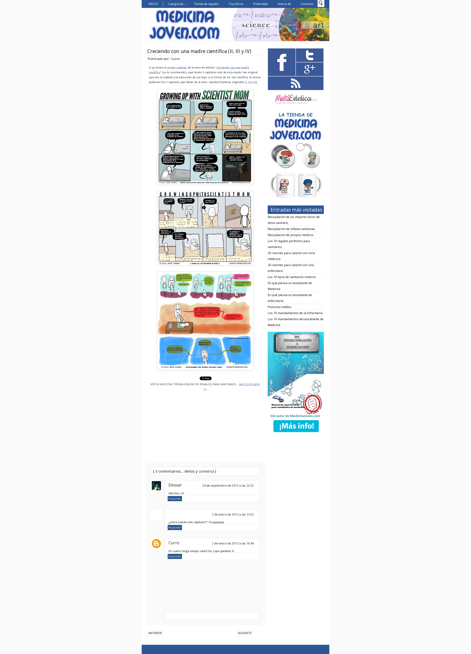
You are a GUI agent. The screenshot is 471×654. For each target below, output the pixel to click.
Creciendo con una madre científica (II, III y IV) (199, 51)
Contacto (307, 4)
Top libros (236, 4)
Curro (174, 542)
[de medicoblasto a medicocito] (296, 433)
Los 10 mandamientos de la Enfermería (295, 313)
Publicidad (260, 4)
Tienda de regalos (206, 4)
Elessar (175, 485)
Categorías (176, 4)
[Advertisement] (205, 423)
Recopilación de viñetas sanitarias (291, 229)
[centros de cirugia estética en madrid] (296, 105)
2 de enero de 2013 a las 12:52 (233, 514)
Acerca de (284, 4)
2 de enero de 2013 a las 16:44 (233, 543)
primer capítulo (177, 67)
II (246, 82)
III (249, 82)
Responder (175, 498)
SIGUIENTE (245, 633)
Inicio (153, 4)
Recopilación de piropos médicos (291, 235)
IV (255, 82)
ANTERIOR (155, 633)
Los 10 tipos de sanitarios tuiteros (292, 277)
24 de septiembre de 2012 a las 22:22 (228, 486)
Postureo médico (279, 307)
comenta (206, 471)
